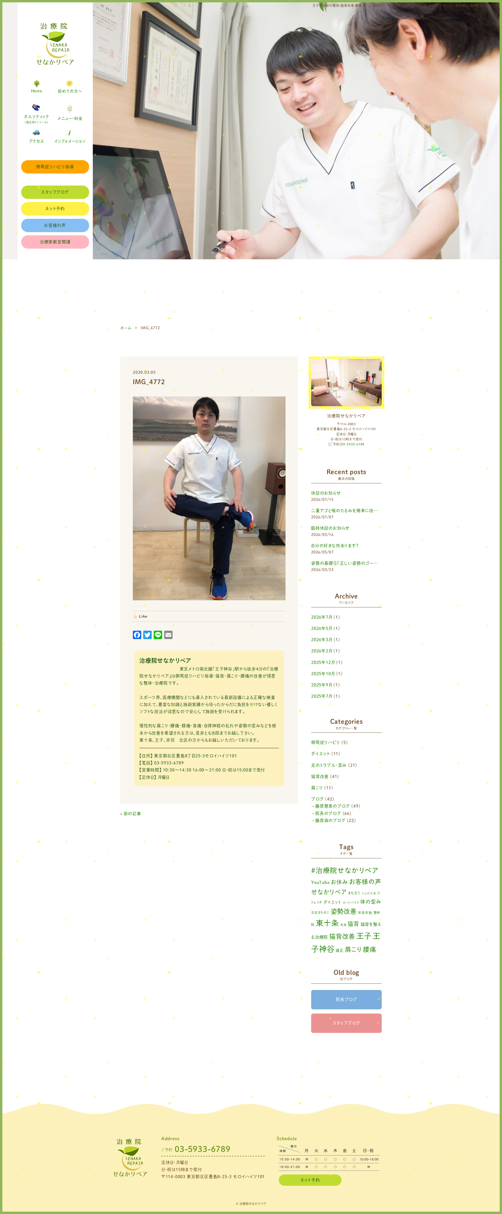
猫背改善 (320, 776)
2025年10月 (323, 674)
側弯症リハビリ (325, 742)
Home (36, 91)
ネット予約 (55, 208)
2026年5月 (321, 628)
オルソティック (36, 119)
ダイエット (320, 754)
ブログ (317, 799)
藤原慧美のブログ (332, 806)
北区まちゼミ (320, 912)
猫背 (353, 924)
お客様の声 (55, 225)
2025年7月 (321, 696)
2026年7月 (321, 617)
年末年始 (365, 912)
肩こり (317, 788)
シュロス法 (369, 893)
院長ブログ (346, 999)
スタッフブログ (55, 192)
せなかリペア (329, 892)
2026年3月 (321, 639)
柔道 (343, 925)
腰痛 (369, 949)
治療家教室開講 (55, 242)
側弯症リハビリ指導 (55, 167)
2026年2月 (321, 651)
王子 (364, 935)
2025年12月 (323, 662)
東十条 (327, 923)
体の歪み (370, 901)
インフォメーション (70, 141)
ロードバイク (351, 902)
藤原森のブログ (330, 820)
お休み (339, 882)
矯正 (340, 950)
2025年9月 (321, 685)
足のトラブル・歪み (329, 765)
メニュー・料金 (70, 118)
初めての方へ (70, 91)
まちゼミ (354, 893)
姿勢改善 (344, 911)
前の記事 (132, 814)
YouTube (320, 882)
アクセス (36, 141)
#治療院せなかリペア (345, 870)
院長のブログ (328, 813)
